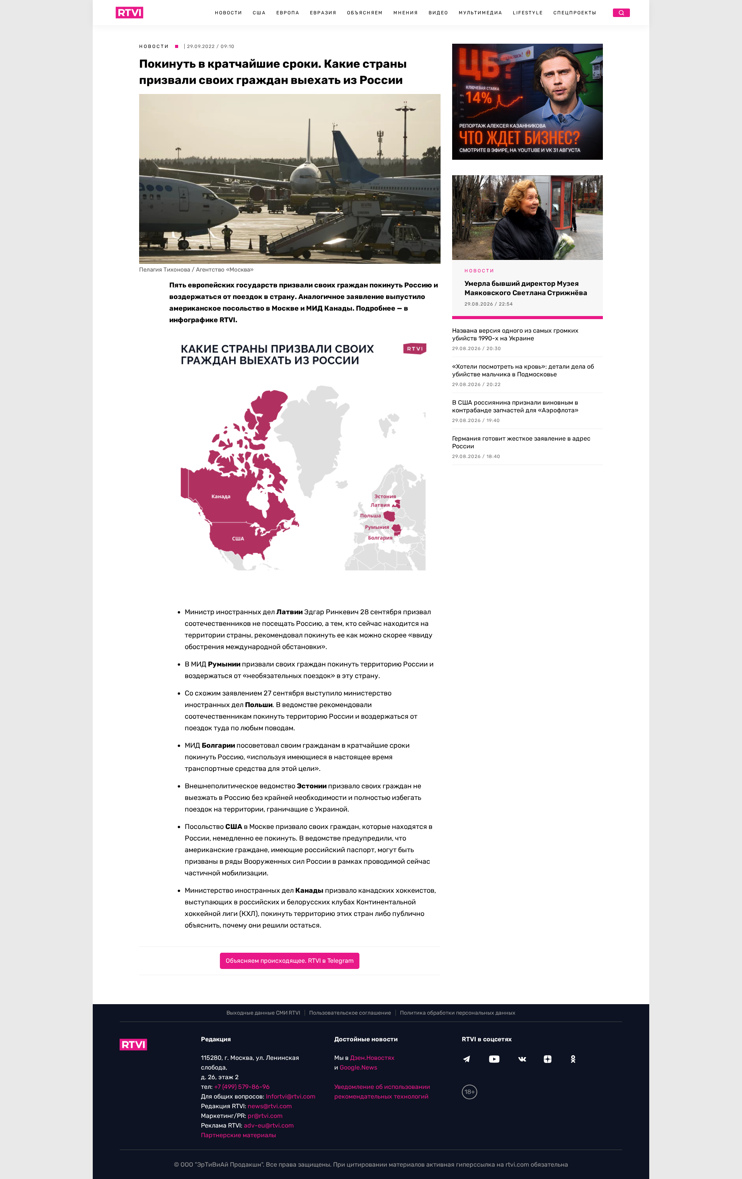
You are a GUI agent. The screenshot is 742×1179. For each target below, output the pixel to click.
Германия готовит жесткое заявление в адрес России (521, 442)
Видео (438, 12)
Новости (228, 12)
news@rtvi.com (270, 1106)
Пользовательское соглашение (350, 1013)
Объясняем (365, 12)
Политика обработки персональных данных (458, 1013)
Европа (288, 12)
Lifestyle (528, 12)
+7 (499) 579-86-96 (242, 1086)
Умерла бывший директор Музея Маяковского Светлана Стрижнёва (526, 288)
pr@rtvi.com (265, 1115)
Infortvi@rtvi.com (290, 1096)
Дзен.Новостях (372, 1057)
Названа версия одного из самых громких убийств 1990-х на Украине (515, 334)
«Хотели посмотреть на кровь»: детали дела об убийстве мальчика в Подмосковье (523, 370)
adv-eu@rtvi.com (269, 1125)
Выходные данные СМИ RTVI (263, 1013)
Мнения (405, 12)
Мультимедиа (480, 12)
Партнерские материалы (238, 1135)
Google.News (358, 1067)
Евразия (323, 12)
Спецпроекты (575, 12)
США (259, 12)
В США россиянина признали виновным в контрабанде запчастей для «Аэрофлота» (515, 406)
